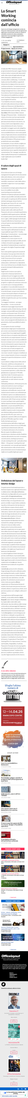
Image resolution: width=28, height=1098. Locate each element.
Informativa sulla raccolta (9, 1096)
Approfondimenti (18, 47)
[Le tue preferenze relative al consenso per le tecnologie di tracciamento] (25, 1095)
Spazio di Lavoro (17, 48)
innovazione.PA (14, 1042)
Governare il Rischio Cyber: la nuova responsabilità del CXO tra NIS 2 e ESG (10, 928)
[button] (2, 2)
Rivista (11, 973)
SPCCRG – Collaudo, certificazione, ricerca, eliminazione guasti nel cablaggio (11, 913)
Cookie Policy (13, 977)
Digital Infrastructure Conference (9, 888)
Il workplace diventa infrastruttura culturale (9, 840)
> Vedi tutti (13, 897)
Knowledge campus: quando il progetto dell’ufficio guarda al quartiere (12, 779)
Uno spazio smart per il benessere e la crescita (9, 809)
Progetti (6, 45)
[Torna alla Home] (14, 2)
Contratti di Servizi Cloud (7, 942)
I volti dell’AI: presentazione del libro (10, 860)
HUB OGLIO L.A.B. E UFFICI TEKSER (10, 794)
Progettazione (5, 48)
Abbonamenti (13, 974)
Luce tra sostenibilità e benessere (9, 764)
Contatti (11, 976)
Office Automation (14, 1074)
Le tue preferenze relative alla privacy (15, 1092)
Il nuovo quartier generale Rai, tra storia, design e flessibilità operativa (12, 824)
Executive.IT (14, 1011)
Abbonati (14, 1021)
